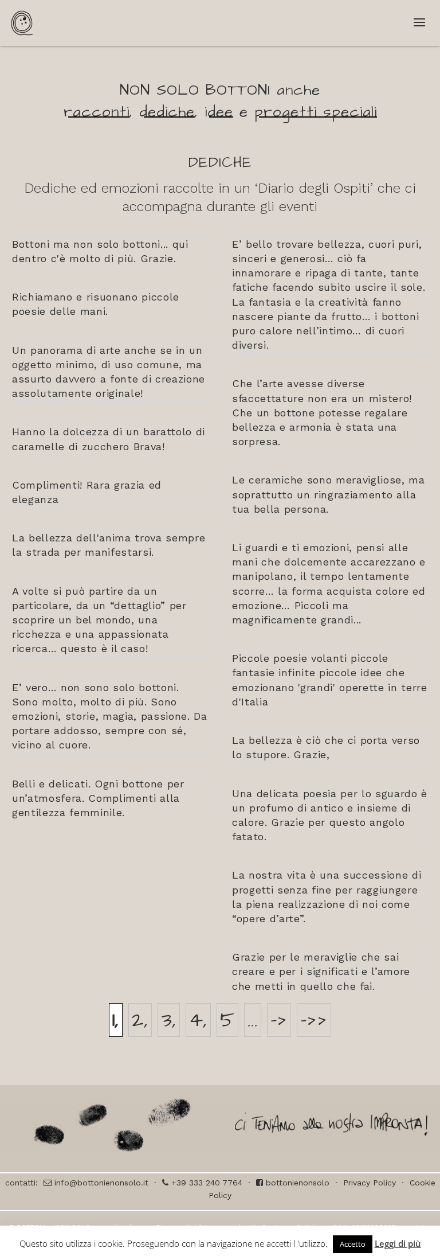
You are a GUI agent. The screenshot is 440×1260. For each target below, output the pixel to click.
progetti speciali (315, 112)
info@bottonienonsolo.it (100, 1182)
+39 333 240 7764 (205, 1182)
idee (219, 112)
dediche (167, 112)
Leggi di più (398, 1243)
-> (279, 1020)
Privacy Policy (369, 1182)
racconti (96, 112)
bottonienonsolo (296, 1182)
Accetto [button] (353, 1244)
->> (314, 1020)
